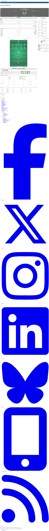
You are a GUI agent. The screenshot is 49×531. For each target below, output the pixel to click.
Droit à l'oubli (4, 119)
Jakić (3, 22)
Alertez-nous (4, 115)
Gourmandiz (3, 103)
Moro (2, 36)
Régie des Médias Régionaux (5, 110)
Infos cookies (4, 118)
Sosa (1, 29)
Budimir (2, 34)
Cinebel (2, 100)
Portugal (33, 16)
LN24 (2, 109)
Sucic (2, 33)
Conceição (35, 31)
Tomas (36, 29)
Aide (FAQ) (4, 113)
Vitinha (36, 22)
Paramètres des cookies (5, 120)
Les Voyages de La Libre (4, 107)
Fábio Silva (35, 33)
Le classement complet (45, 51)
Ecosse (42, 22)
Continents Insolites (4, 104)
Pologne (46, 22)
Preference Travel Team (4, 108)
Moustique (3, 102)
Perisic (1, 32)
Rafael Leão (35, 32)
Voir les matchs (46, 38)
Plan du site (4, 121)
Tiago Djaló (35, 30)
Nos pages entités (5, 122)
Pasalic (2, 31)
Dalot (36, 34)
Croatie (15, 16)
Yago (2, 106)
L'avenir (3, 101)
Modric (1, 35)
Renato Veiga (35, 25)
